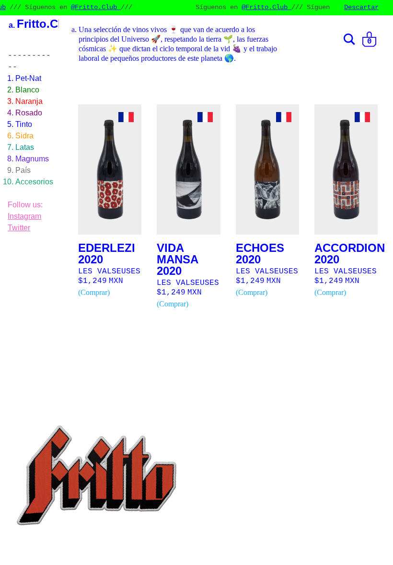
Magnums (32, 159)
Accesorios (34, 182)
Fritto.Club (46, 23)
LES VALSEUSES (109, 271)
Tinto (23, 124)
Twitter (19, 228)
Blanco (27, 90)
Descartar (361, 7)
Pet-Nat (28, 78)
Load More (231, 339)
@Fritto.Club (90, 7)
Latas (24, 147)
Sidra (24, 136)
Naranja (29, 101)
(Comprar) (94, 292)
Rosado (28, 113)
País (23, 170)
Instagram (24, 216)
